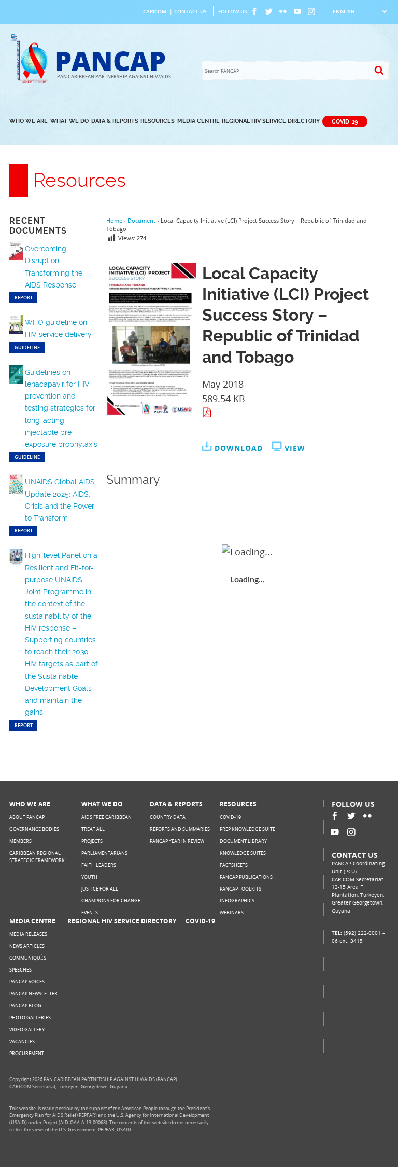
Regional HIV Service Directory (271, 121)
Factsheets (234, 865)
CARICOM (154, 11)
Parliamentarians (104, 853)
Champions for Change (110, 900)
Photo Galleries (30, 1017)
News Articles (27, 945)
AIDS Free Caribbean (106, 817)
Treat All (93, 829)
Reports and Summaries (180, 829)
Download (239, 448)
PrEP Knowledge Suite (247, 829)
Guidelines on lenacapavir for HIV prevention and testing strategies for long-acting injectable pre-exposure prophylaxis (61, 408)
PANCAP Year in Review (177, 841)
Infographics (237, 900)
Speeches (20, 969)
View (295, 448)
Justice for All (99, 888)
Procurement (26, 1053)
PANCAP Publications (246, 876)
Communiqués (27, 957)
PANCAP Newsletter (33, 993)
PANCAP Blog (25, 1005)
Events (89, 912)
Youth (89, 876)
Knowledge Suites (243, 853)
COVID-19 (345, 121)
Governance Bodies (34, 829)
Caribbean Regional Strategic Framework (37, 857)
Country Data (168, 817)
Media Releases (28, 934)
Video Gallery (27, 1029)
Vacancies (22, 1041)
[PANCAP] (31, 81)
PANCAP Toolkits (240, 888)
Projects (92, 841)
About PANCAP (27, 817)
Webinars (232, 912)
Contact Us (190, 11)
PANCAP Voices (27, 981)
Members (20, 841)
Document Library (243, 841)
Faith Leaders (98, 865)
